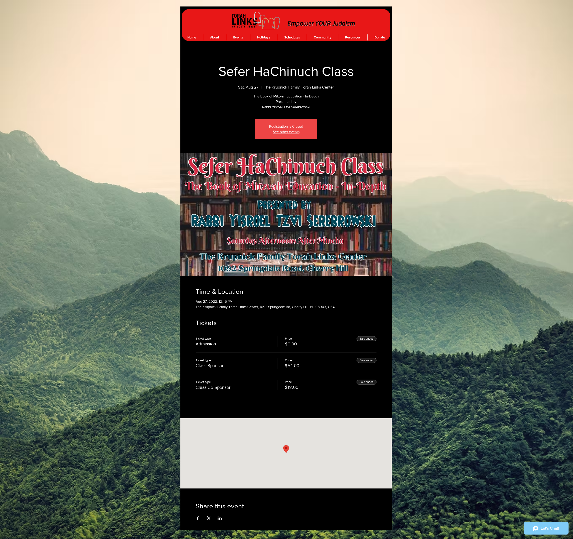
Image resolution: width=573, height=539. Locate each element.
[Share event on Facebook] (198, 518)
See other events (286, 132)
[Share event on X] (209, 518)
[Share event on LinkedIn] (220, 518)
